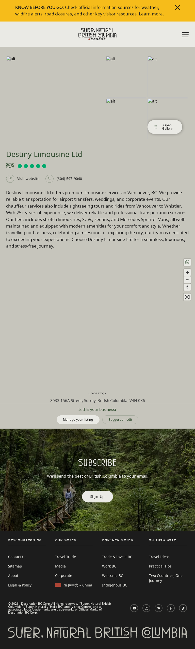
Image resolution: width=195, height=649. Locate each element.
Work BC (109, 566)
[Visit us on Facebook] (171, 608)
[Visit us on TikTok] (183, 608)
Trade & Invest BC (117, 556)
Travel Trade (65, 556)
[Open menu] (185, 34)
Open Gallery (167, 127)
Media (60, 566)
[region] (97, 320)
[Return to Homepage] (97, 34)
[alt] (55, 98)
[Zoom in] (187, 272)
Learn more (151, 14)
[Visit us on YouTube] (134, 608)
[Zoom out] (187, 279)
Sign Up (97, 496)
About (13, 575)
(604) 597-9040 (69, 178)
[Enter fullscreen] (187, 297)
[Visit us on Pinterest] (158, 608)
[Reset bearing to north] (187, 287)
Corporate (63, 575)
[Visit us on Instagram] (146, 608)
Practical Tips (160, 566)
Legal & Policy (19, 585)
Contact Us (17, 556)
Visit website (28, 178)
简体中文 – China (78, 585)
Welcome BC (112, 575)
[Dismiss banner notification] (177, 7)
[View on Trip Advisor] (97, 166)
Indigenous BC (114, 585)
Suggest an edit (120, 419)
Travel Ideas (159, 556)
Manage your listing (78, 419)
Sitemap (15, 566)
